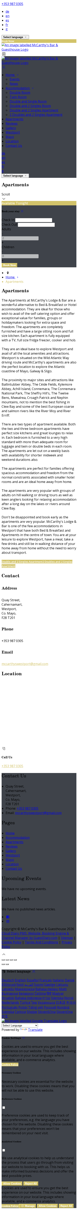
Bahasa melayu (46, 989)
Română (63, 1007)
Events (15, 79)
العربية (28, 984)
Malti (63, 989)
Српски (20, 1012)
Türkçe (25, 1002)
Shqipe (32, 1012)
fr (7, 25)
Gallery (11, 128)
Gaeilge (49, 984)
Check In (8, 220)
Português (10, 1007)
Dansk (69, 980)
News (14, 83)
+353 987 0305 (12, 4)
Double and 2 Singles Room (30, 106)
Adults (6, 229)
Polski (22, 1007)
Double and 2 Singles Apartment (34, 110)
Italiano (58, 980)
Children (8, 247)
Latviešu (8, 989)
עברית (46, 998)
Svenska (8, 1012)
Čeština (40, 993)
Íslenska (57, 998)
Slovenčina (64, 1012)
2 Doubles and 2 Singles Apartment (36, 114)
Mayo (10, 137)
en (7, 16)
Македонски (25, 989)
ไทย (34, 1002)
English (20, 980)
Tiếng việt (35, 1007)
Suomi (38, 984)
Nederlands (10, 1002)
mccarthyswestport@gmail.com (25, 664)
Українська (46, 1002)
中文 (5, 1016)
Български (10, 993)
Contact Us (14, 145)
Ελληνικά (9, 984)
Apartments (14, 119)
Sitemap (67, 938)
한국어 (71, 1002)
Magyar (58, 993)
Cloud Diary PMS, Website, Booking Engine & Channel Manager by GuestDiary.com (35, 935)
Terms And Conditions (41, 942)
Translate (35, 1029)
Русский (50, 1007)
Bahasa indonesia (28, 998)
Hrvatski (8, 998)
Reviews (12, 123)
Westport (13, 132)
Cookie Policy (11, 942)
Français (45, 980)
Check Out (9, 224)
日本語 (60, 1002)
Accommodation (18, 88)
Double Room (20, 92)
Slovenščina (47, 1012)
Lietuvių (62, 984)
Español (33, 980)
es (7, 20)
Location (12, 141)
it (7, 29)
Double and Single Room (28, 101)
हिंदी (49, 993)
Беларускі (26, 993)
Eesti (20, 984)
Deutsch (8, 980)
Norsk (69, 998)
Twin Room (18, 97)
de (7, 11)
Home (10, 75)
